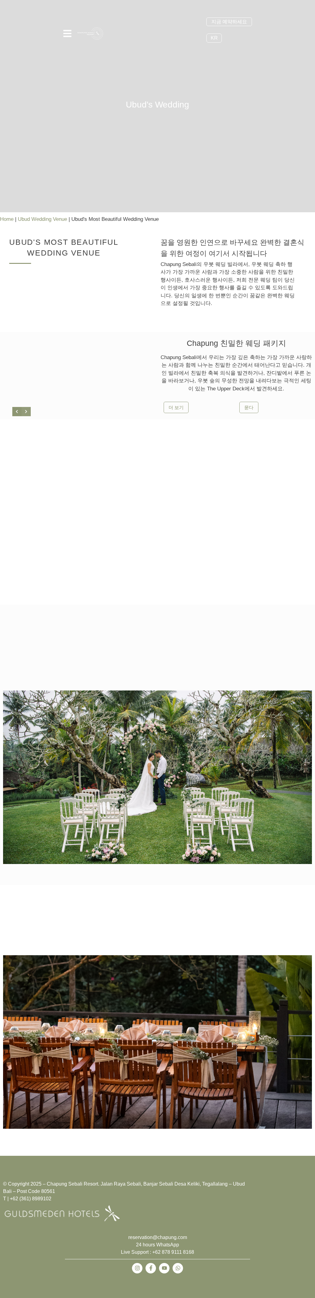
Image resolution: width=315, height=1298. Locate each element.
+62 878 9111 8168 (173, 1252)
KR (214, 38)
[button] (52, 770)
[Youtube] (164, 1268)
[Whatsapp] (178, 1268)
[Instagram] (137, 1268)
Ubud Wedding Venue (42, 219)
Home (7, 219)
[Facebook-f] (151, 1268)
